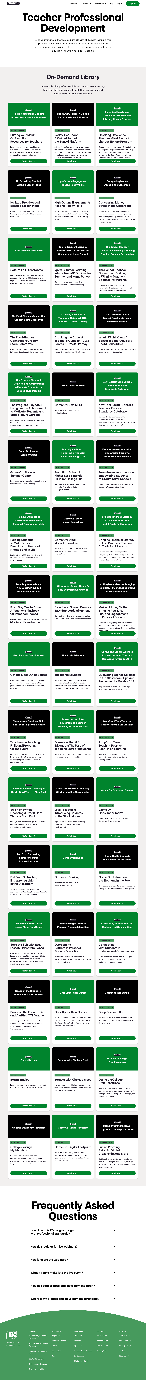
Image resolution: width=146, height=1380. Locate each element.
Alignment (56, 1336)
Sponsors (78, 1346)
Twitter (122, 1351)
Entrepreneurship (36, 1369)
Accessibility (102, 1341)
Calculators (57, 1351)
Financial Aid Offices (83, 1351)
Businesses (79, 1356)
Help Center (102, 1336)
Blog (54, 1356)
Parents (77, 1341)
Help (112, 3)
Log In (119, 3)
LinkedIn (122, 1356)
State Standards (81, 1361)
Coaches (55, 1346)
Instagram (123, 1346)
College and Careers (38, 1364)
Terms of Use (102, 1346)
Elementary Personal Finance (38, 1337)
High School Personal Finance (38, 1352)
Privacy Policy (102, 1351)
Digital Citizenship (37, 1359)
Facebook (123, 1341)
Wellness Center (59, 1341)
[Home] (13, 4)
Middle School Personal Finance (39, 1344)
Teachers (78, 1336)
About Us (123, 1336)
